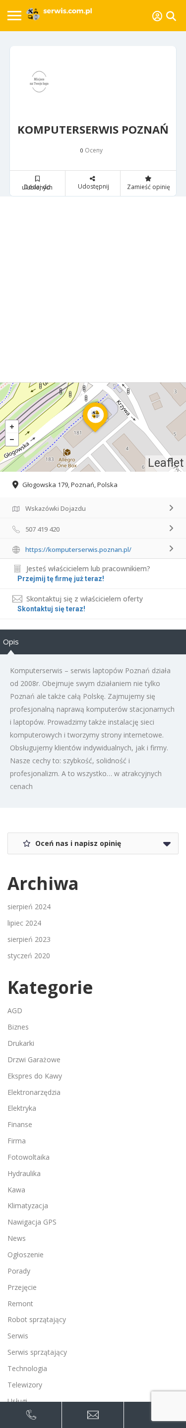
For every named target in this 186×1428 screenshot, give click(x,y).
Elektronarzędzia (34, 1092)
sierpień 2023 (29, 939)
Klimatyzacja (27, 1205)
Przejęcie (22, 1287)
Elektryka (21, 1108)
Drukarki (20, 1043)
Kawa (16, 1189)
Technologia (27, 1368)
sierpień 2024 (29, 906)
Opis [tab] (11, 641)
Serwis (17, 1335)
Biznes (18, 1027)
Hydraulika (24, 1173)
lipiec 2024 (24, 923)
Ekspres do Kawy (34, 1076)
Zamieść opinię (148, 187)
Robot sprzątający (36, 1319)
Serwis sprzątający (37, 1352)
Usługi (17, 1401)
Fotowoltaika (28, 1157)
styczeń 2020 (28, 955)
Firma (16, 1140)
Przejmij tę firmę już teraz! (60, 579)
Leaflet (166, 463)
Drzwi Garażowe (34, 1059)
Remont (20, 1303)
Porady (18, 1271)
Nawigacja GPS (32, 1222)
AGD (14, 1010)
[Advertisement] (93, 289)
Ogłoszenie (25, 1254)
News (16, 1238)
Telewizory (24, 1384)
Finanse (19, 1124)
